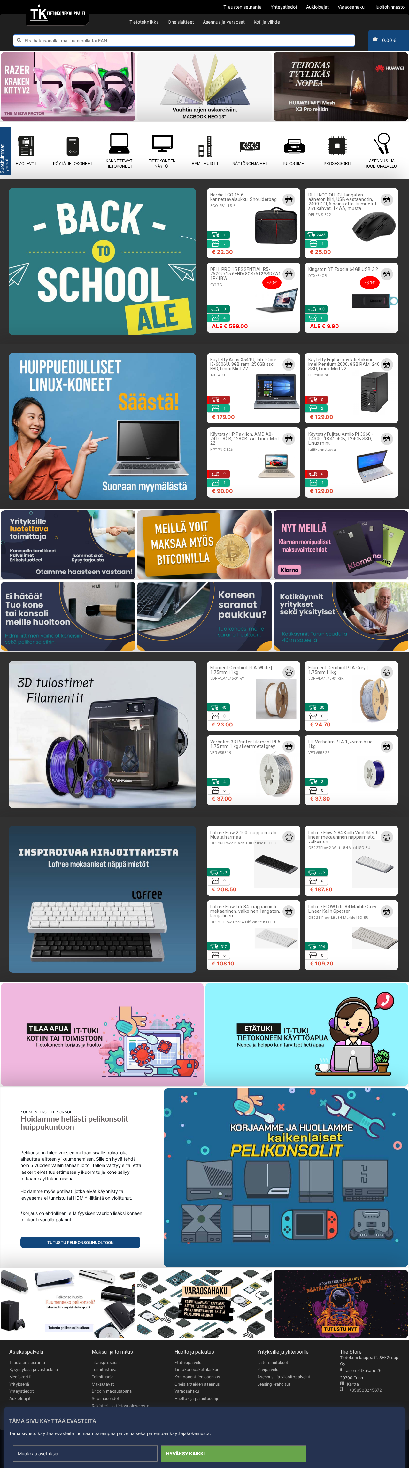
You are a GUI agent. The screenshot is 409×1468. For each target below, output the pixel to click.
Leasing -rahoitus (274, 1384)
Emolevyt (26, 163)
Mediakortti (20, 1376)
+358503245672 (362, 1390)
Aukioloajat (20, 1398)
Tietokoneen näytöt (162, 164)
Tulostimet (294, 163)
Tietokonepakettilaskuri (197, 1369)
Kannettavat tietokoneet (119, 164)
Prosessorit (337, 163)
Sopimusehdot (106, 1398)
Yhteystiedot (21, 1391)
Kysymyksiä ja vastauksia (33, 1369)
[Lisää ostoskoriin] (288, 200)
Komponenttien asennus (197, 1376)
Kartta (351, 1384)
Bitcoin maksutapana (112, 1391)
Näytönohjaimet (249, 163)
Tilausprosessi (106, 1362)
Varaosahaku (186, 1391)
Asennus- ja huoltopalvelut (381, 164)
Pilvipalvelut (268, 1369)
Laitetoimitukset (272, 1362)
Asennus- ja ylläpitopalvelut (283, 1376)
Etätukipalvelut (188, 1362)
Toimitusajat (103, 1376)
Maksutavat (103, 1384)
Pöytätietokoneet (72, 163)
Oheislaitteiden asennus (197, 1384)
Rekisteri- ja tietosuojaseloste (120, 1405)
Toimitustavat (105, 1369)
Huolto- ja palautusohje (196, 1398)
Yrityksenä (19, 1384)
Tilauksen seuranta (27, 1362)
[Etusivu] (57, 12)
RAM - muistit (205, 163)
